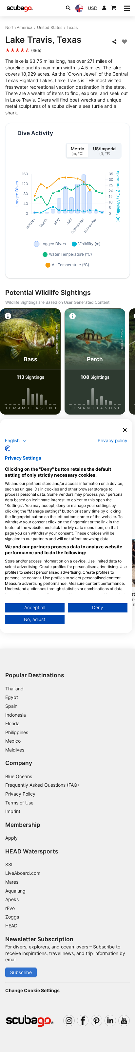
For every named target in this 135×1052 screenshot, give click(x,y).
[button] (16, 440)
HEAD (11, 925)
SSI (8, 864)
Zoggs (12, 917)
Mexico (13, 741)
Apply (11, 838)
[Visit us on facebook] (82, 1020)
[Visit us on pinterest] (96, 1020)
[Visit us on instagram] (69, 1020)
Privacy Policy (20, 794)
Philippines (16, 732)
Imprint (12, 811)
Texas (72, 27)
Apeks (12, 899)
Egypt (11, 697)
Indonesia (15, 715)
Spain (11, 706)
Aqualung (15, 891)
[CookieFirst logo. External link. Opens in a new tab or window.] (7, 448)
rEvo (10, 908)
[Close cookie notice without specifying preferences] (124, 430)
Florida (12, 723)
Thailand (14, 688)
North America (18, 27)
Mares (11, 882)
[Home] (20, 8)
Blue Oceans (18, 776)
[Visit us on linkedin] (110, 1020)
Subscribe (21, 972)
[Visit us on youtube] (124, 1020)
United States (49, 27)
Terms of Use (19, 802)
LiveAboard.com (22, 873)
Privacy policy (112, 440)
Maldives (14, 750)
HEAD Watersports (31, 851)
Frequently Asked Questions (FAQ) (42, 785)
